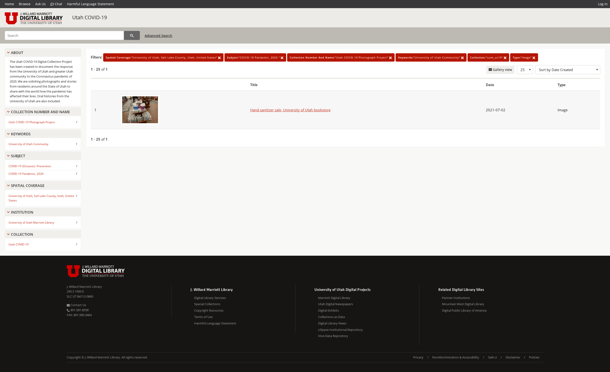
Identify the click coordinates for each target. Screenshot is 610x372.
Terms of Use (203, 317)
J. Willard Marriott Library (84, 286)
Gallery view (502, 69)
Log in (603, 4)
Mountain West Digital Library (463, 304)
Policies (534, 357)
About (17, 52)
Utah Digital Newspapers (335, 304)
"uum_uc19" (487, 57)
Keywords (20, 134)
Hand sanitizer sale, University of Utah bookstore (290, 110)
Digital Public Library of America (464, 310)
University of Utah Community (28, 144)
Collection (22, 234)
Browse (24, 4)
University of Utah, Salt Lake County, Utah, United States (41, 198)
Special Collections (207, 304)
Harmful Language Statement (90, 4)
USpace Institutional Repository (340, 330)
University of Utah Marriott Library (31, 222)
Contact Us (78, 305)
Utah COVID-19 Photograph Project (32, 122)
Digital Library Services (210, 298)
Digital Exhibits (328, 310)
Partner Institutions (456, 298)
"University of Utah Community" (429, 57)
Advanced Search (158, 35)
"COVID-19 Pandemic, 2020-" (254, 57)
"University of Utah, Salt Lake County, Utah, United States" (162, 57)
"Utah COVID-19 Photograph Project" (339, 57)
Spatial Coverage (27, 185)
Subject (18, 155)
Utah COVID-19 (89, 17)
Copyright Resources (209, 310)
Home (9, 4)
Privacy (418, 357)
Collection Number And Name (40, 111)
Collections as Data (331, 317)
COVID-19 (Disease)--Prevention (30, 166)
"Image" (523, 57)
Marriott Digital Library (334, 298)
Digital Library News (332, 323)
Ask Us (40, 4)
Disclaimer (513, 357)
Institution (22, 212)
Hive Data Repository (333, 336)
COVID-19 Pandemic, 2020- (26, 174)
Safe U (492, 357)
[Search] (132, 35)
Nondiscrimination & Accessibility (455, 357)
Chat (58, 4)
